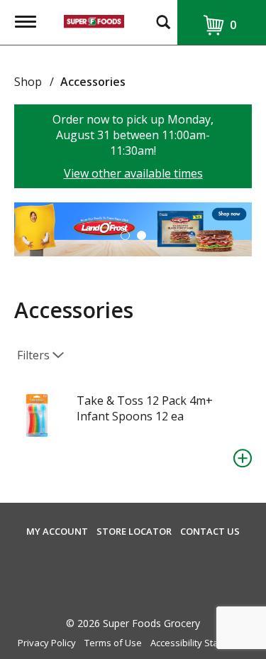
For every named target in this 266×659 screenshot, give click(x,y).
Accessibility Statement (199, 643)
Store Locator (134, 531)
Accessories (93, 81)
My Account (57, 531)
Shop (28, 81)
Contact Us (210, 531)
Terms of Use (113, 643)
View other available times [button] (133, 173)
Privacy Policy (47, 643)
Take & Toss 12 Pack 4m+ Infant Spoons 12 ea (145, 408)
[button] (125, 235)
